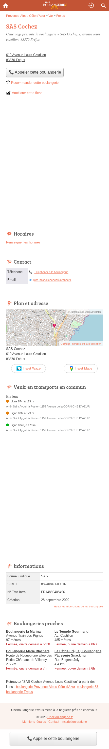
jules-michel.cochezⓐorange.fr (52, 279)
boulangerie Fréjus (19, 692)
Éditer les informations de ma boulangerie (78, 606)
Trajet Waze (32, 368)
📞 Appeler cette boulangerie (53, 738)
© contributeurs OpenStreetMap (84, 312)
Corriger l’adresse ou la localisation (81, 343)
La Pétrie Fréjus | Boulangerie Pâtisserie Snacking (78, 653)
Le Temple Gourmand (71, 631)
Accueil (5, 5)
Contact (53, 722)
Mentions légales (34, 722)
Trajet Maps (83, 368)
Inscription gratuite (74, 722)
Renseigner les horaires (23, 242)
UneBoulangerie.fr (60, 717)
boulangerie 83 (87, 687)
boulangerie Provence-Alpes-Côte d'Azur (45, 687)
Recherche (103, 5)
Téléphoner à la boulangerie (51, 272)
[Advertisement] (54, 165)
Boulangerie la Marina (23, 631)
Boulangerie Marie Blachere (27, 651)
